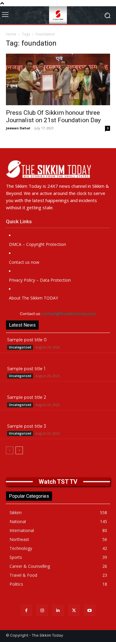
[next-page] (19, 450)
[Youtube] (89, 610)
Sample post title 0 (27, 339)
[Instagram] (42, 610)
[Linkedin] (58, 610)
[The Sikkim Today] (58, 169)
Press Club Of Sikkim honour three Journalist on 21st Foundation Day (53, 116)
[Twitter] (74, 610)
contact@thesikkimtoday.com (69, 313)
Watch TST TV (58, 481)
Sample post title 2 (26, 397)
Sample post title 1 (26, 368)
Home (11, 34)
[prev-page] (9, 450)
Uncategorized (20, 347)
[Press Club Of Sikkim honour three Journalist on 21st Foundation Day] (58, 79)
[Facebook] (26, 610)
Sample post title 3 (26, 426)
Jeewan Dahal (18, 128)
